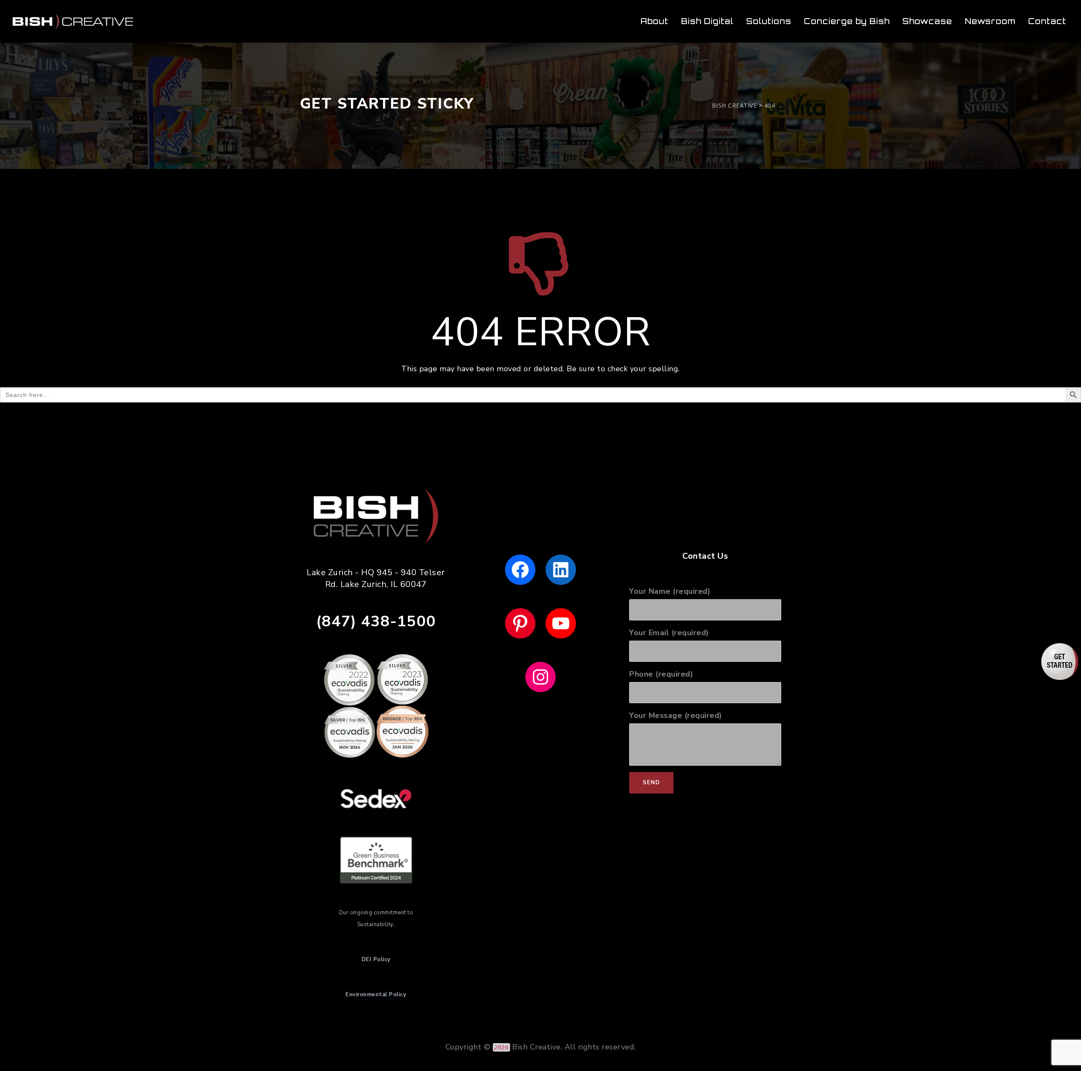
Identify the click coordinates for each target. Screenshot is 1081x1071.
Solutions (768, 21)
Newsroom (990, 21)
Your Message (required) (675, 715)
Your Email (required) (669, 633)
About (654, 21)
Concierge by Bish (847, 21)
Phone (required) (661, 674)
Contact (1047, 21)
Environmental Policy (375, 994)
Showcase (927, 21)
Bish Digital (707, 21)
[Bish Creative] (73, 21)
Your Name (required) (669, 591)
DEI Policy (376, 959)
